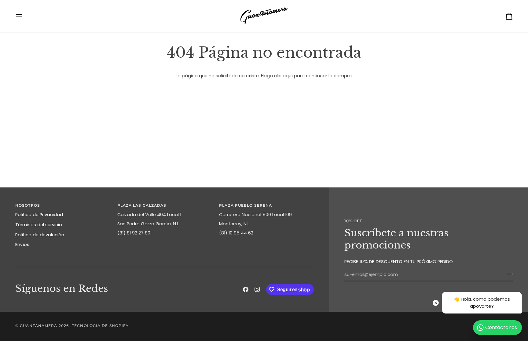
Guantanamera (38, 325)
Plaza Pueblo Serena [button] (245, 205)
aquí (288, 76)
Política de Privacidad (39, 215)
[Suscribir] (508, 274)
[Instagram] (257, 289)
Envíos (22, 244)
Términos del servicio (38, 225)
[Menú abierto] (24, 16)
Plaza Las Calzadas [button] (142, 205)
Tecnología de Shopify (100, 325)
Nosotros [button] (27, 205)
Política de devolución (39, 235)
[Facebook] (245, 289)
